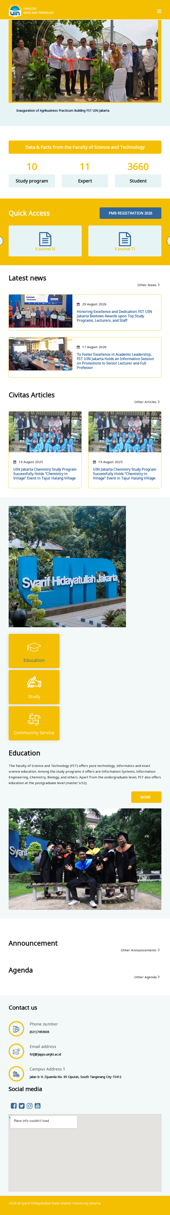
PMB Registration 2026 (130, 213)
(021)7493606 (39, 1032)
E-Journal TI (125, 248)
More (146, 797)
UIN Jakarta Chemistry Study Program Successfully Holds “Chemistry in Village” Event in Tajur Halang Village (44, 474)
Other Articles (145, 402)
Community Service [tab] (34, 733)
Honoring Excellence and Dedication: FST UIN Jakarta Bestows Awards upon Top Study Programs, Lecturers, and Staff (114, 316)
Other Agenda (145, 977)
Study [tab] (34, 696)
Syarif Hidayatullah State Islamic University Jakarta (60, 1203)
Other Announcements (138, 950)
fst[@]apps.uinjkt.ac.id (45, 1054)
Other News (146, 285)
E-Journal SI (45, 248)
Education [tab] (34, 660)
